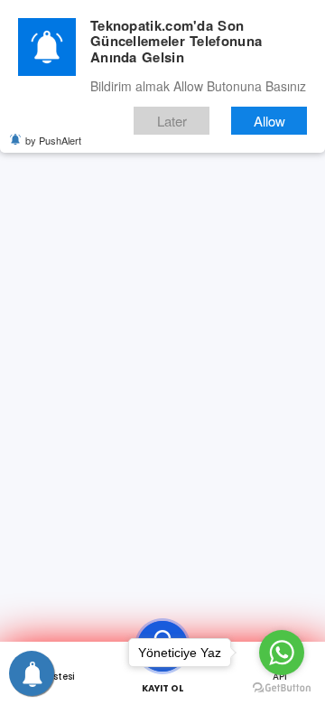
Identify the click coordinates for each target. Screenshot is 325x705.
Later (172, 120)
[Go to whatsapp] (281, 652)
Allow (269, 120)
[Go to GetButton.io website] (282, 687)
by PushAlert (53, 140)
